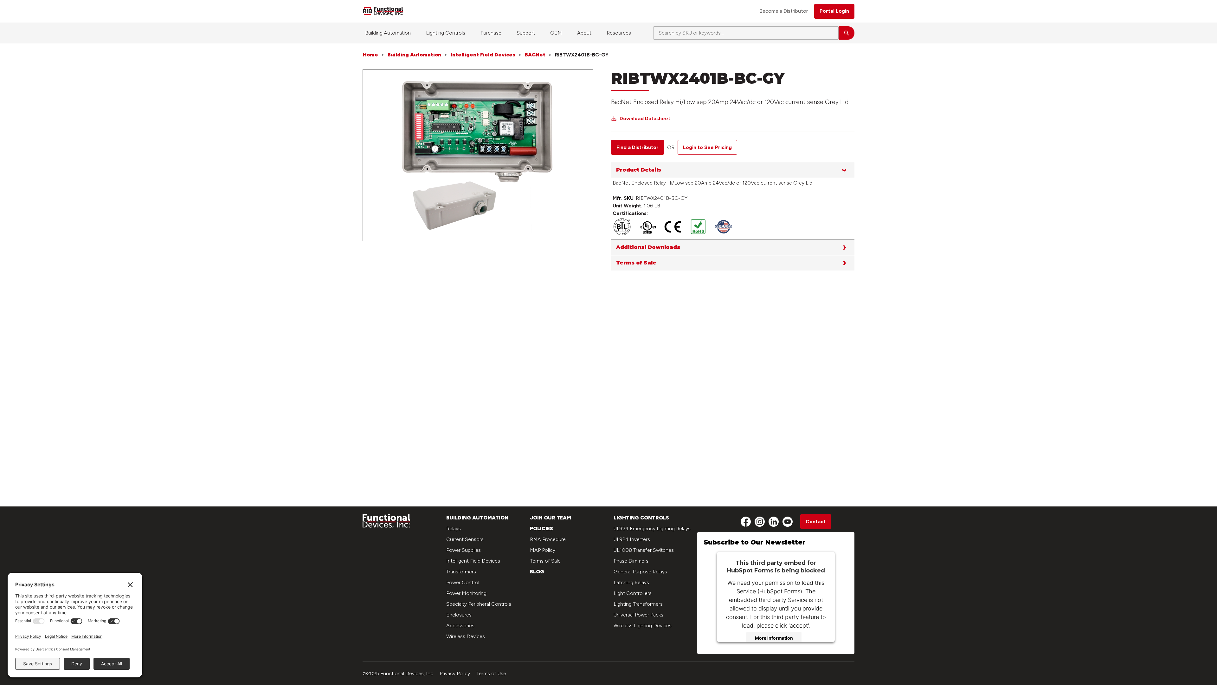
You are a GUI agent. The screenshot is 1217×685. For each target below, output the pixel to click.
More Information (774, 638)
